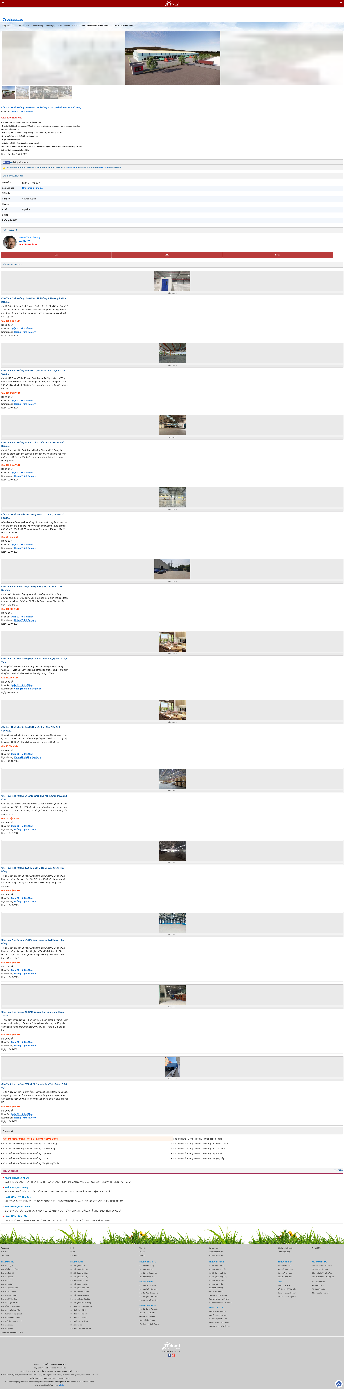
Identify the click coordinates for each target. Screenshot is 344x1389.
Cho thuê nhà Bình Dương (149, 1324)
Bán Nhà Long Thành (285, 1269)
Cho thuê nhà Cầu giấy (78, 1317)
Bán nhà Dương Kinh (216, 1280)
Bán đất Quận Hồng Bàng (218, 1277)
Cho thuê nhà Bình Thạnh (287, 1293)
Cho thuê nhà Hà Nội (78, 1310)
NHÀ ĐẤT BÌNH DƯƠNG (147, 1305)
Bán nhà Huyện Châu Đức (322, 1266)
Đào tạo (142, 1252)
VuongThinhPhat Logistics (27, 689)
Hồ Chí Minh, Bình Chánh (18, 1207)
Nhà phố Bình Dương (147, 1320)
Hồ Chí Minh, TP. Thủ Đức (18, 1197)
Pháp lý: (6, 199)
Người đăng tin (73, 167)
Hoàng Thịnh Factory (29, 237)
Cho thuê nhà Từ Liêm (78, 1314)
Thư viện (142, 1248)
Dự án (72, 1248)
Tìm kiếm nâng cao (13, 19)
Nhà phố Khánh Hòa (147, 1277)
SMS (167, 255)
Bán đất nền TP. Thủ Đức (10, 1269)
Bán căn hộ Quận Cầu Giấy (80, 1299)
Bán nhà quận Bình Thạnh (11, 1317)
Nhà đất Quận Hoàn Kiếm (79, 1288)
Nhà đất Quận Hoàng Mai (79, 1292)
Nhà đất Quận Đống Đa (79, 1269)
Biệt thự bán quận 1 (319, 1289)
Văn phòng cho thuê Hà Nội (80, 1329)
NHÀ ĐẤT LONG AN (216, 1308)
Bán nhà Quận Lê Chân (217, 1269)
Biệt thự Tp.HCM (318, 1286)
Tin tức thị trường (284, 1252)
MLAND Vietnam (103, 167)
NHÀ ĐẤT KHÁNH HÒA (147, 1262)
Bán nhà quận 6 (7, 1325)
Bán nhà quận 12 (7, 1329)
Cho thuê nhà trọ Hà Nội (79, 1321)
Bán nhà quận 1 (7, 1277)
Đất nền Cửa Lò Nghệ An (287, 1297)
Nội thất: (6, 193)
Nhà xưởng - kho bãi (32, 188)
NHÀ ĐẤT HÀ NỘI (76, 1262)
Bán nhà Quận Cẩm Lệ (147, 1286)
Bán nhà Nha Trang (146, 1266)
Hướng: (6, 204)
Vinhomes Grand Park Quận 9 (12, 1332)
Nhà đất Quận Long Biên (79, 1284)
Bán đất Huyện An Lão (217, 1266)
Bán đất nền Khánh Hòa (148, 1273)
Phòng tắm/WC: (10, 220)
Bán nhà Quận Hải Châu (148, 1289)
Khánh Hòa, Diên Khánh (17, 1178)
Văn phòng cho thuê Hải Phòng (220, 1303)
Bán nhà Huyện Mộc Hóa (218, 1319)
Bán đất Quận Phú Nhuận (10, 1306)
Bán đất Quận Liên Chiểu (148, 1297)
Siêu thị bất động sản (285, 1248)
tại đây (61, 1385)
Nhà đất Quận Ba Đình (78, 1266)
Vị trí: (4, 209)
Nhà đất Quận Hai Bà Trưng (80, 1303)
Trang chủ (5, 1248)
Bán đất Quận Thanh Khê (148, 1293)
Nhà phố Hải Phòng (216, 1288)
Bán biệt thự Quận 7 (8, 1292)
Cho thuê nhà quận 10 (320, 1293)
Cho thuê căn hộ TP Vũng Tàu (323, 1277)
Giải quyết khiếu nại (216, 1256)
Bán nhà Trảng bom (285, 1273)
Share (7, 162)
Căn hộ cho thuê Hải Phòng (219, 1299)
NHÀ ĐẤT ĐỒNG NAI (285, 1262)
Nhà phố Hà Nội (76, 1325)
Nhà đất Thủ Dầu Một (147, 1313)
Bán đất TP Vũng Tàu (320, 1269)
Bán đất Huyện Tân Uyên (148, 1309)
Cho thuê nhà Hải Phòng (218, 1295)
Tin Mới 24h (316, 1248)
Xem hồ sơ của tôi (28, 244)
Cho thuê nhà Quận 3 (9, 1295)
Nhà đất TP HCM (7, 1262)
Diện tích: (7, 182)
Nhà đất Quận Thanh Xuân (80, 1295)
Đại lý (72, 1252)
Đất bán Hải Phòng (216, 1292)
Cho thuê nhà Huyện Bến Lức (219, 1326)
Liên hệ (142, 1256)
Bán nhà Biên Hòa (284, 1266)
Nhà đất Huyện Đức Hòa (218, 1315)
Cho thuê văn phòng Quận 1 (11, 1314)
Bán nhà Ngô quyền (216, 1284)
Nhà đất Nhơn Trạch (285, 1277)
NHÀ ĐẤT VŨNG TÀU (319, 1262)
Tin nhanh (5, 1256)
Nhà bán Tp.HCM (284, 1286)
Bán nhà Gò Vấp (7, 1280)
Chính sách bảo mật (216, 1252)
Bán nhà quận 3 (7, 1284)
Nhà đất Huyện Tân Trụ (217, 1311)
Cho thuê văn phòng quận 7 (11, 1321)
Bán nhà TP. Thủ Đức (9, 1299)
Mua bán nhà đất (318, 1282)
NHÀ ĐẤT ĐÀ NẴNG (146, 1282)
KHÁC (280, 1282)
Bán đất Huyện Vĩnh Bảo (218, 1273)
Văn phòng (74, 1256)
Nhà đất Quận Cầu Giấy (79, 1277)
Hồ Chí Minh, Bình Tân (16, 1216)
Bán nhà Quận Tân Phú (10, 1303)
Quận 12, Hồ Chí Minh (22, 112)
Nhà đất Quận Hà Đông (79, 1273)
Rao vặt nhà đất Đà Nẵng (148, 1300)
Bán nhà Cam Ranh (146, 1269)
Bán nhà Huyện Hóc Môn (10, 1310)
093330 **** (24, 241)
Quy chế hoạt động (215, 1248)
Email (277, 255)
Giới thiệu (4, 1252)
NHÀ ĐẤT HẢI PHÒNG (216, 1262)
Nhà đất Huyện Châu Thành (219, 1323)
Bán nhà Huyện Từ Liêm (79, 1280)
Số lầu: (5, 215)
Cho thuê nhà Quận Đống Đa (81, 1306)
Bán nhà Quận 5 (7, 1266)
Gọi (56, 255)
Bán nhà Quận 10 (7, 1273)
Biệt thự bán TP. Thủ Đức (287, 1289)
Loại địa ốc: (8, 188)
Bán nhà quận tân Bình (9, 1288)
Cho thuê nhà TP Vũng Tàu (322, 1273)
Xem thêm (338, 1170)
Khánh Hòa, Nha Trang (16, 1187)
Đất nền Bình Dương (147, 1317)
